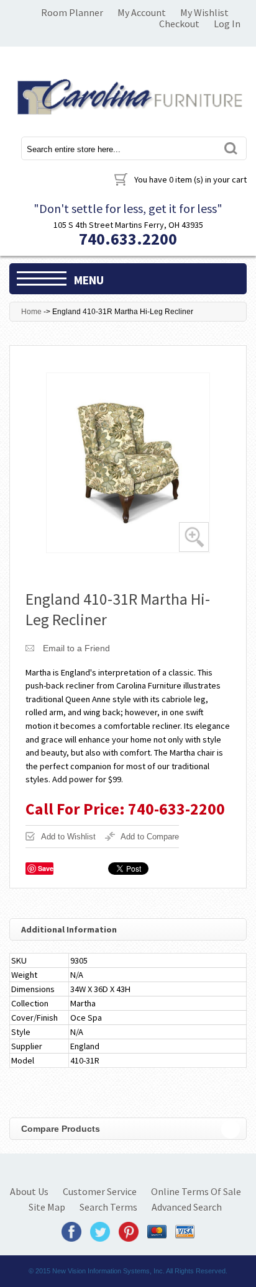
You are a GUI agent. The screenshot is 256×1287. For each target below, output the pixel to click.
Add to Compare (150, 836)
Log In (227, 23)
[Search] (229, 148)
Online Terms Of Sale (196, 1191)
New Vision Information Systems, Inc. (108, 1271)
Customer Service (100, 1191)
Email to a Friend (76, 648)
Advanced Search (187, 1207)
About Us (29, 1191)
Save (45, 868)
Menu (89, 280)
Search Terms (108, 1207)
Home (31, 311)
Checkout (179, 23)
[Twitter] (100, 1231)
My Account (141, 12)
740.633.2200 (128, 238)
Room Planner (72, 12)
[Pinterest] (129, 1231)
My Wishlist (204, 12)
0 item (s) (190, 179)
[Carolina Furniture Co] (128, 94)
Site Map (47, 1207)
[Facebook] (71, 1231)
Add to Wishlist (68, 836)
